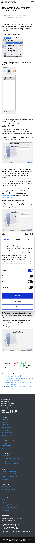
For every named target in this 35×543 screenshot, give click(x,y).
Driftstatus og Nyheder (9, 476)
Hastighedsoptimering (8, 461)
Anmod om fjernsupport (9, 471)
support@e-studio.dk (8, 408)
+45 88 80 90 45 (9, 528)
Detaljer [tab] (17, 239)
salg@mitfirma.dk (8, 195)
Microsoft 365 (6, 445)
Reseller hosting (6, 435)
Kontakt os (5, 479)
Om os (3, 502)
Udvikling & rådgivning (9, 505)
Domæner (4, 443)
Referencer (5, 510)
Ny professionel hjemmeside (10, 458)
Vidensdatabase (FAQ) (8, 474)
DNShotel (4, 425)
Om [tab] (29, 239)
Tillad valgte (17, 301)
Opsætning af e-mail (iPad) (15, 376)
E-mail (24, 15)
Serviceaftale (5, 456)
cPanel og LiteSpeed (8, 489)
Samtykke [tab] (6, 239)
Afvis (17, 307)
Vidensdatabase (8, 15)
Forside (3, 499)
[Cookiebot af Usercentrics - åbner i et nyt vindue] (25, 234)
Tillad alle (17, 295)
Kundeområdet (6, 486)
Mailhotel (4, 422)
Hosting (17, 15)
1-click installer (6, 492)
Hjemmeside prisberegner (10, 463)
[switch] (30, 276)
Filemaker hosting (7, 427)
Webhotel (4, 419)
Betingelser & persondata (10, 507)
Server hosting (6, 430)
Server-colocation (7, 432)
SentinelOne (5, 448)
